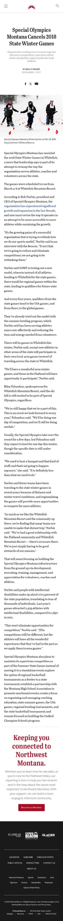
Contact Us (49, 863)
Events (24, 883)
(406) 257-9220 (50, 914)
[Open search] (57, 6)
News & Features (16, 877)
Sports (30, 877)
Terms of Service (31, 905)
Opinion (13, 883)
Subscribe (28, 857)
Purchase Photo (45, 857)
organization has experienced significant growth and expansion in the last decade (30, 208)
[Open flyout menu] (6, 6)
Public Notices (15, 863)
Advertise (14, 857)
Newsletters (32, 863)
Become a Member (31, 807)
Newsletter (36, 883)
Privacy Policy (46, 905)
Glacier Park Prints (31, 888)
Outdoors (42, 877)
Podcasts (49, 883)
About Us (31, 869)
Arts (52, 877)
